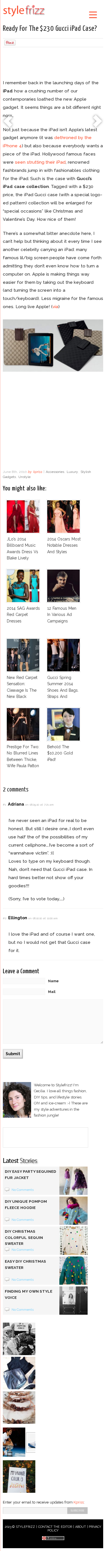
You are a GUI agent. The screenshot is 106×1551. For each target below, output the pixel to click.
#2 (4, 918)
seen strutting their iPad (40, 162)
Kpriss (78, 1502)
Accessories (55, 472)
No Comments (23, 1190)
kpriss (37, 472)
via (55, 306)
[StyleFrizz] (24, 17)
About (80, 1527)
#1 (4, 804)
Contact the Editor (55, 1527)
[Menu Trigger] (93, 14)
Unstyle (24, 477)
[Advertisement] (53, 64)
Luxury (72, 472)
